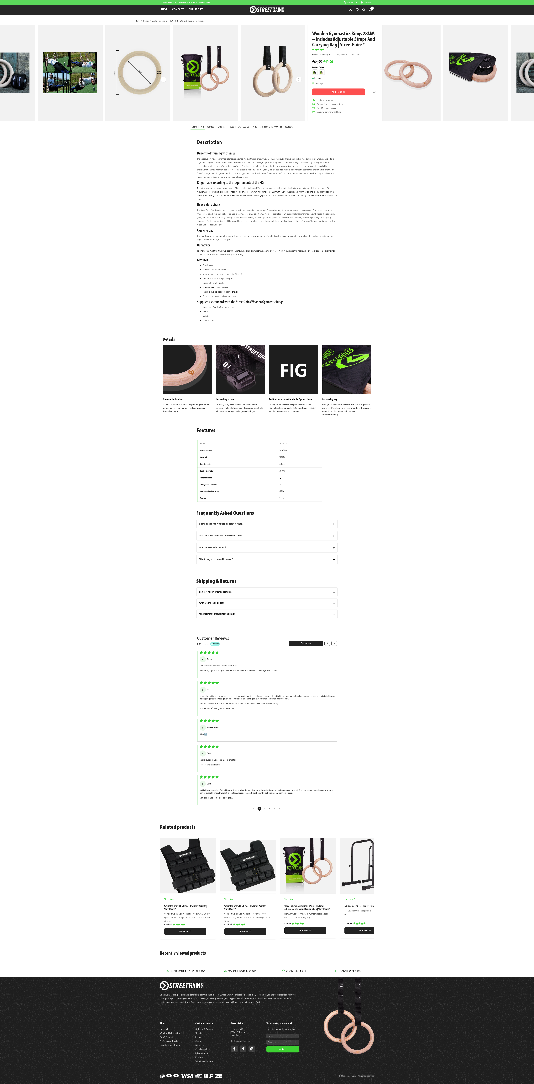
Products (146, 21)
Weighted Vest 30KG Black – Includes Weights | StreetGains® (185, 907)
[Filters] (327, 643)
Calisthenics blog (202, 1049)
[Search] (363, 9)
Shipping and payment (271, 126)
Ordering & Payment (204, 1029)
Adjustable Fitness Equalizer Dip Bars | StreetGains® (367, 905)
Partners (199, 1057)
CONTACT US (352, 2)
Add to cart (338, 91)
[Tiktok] (243, 1049)
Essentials (164, 1029)
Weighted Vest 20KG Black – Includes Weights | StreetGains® (245, 907)
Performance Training (169, 1041)
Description (198, 126)
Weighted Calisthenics (170, 1033)
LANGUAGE (368, 2)
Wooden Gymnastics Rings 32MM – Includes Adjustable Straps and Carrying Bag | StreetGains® (307, 907)
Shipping (199, 1033)
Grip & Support (166, 1037)
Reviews (289, 126)
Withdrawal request (204, 1061)
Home (138, 21)
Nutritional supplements (170, 1045)
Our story (199, 1045)
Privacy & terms (202, 1053)
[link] (374, 91)
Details (210, 126)
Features (221, 126)
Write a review (306, 643)
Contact (199, 1041)
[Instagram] (252, 1049)
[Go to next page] (280, 809)
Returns (198, 1037)
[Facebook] (234, 1049)
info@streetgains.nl (241, 1041)
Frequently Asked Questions (243, 126)
